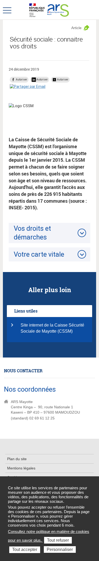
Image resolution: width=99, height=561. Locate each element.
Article (76, 28)
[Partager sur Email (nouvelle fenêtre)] (27, 86)
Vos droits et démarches (32, 232)
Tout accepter (24, 549)
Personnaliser (60, 549)
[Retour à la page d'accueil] (58, 9)
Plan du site (17, 459)
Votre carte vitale (39, 254)
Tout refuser (58, 540)
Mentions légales (21, 468)
